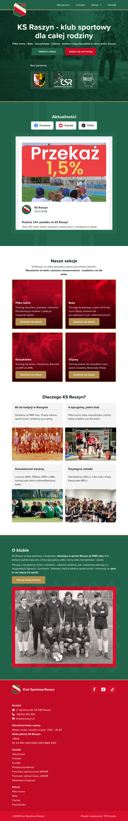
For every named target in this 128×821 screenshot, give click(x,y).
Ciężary (16, 800)
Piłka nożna (18, 791)
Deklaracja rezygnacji (23, 780)
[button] (96, 5)
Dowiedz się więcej (31, 322)
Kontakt (112, 5)
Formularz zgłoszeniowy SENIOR (30, 771)
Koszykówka (19, 804)
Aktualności (63, 5)
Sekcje (95, 5)
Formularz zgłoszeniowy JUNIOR (30, 776)
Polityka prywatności (23, 767)
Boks (14, 795)
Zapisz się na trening (80, 51)
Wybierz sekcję (47, 51)
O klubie (80, 5)
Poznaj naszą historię (29, 580)
